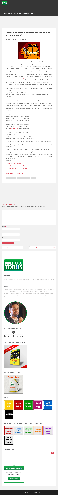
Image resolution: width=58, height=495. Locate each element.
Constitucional (8, 13)
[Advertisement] (29, 21)
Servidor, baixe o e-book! (29, 13)
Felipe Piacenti (17, 39)
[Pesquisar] (52, 453)
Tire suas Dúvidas (38, 8)
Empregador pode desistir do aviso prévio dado (17, 168)
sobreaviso (33, 178)
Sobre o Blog (48, 8)
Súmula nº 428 (14, 128)
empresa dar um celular (24, 178)
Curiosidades (17, 13)
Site (3, 237)
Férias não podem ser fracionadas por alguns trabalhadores (20, 171)
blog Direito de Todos (11, 178)
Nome (4, 226)
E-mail (4, 232)
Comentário (5, 209)
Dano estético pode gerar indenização (15, 166)
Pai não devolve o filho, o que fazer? (14, 173)
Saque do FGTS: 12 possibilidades (14, 163)
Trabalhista (25, 39)
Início (5, 8)
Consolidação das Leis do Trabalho (27, 78)
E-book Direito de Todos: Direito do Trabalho (20, 8)
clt (17, 178)
